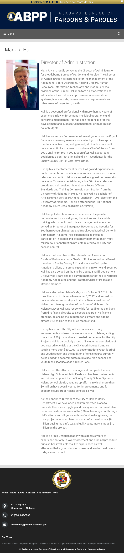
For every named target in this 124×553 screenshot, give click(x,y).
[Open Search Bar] (119, 34)
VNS (55, 492)
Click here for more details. (76, 2)
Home (5, 492)
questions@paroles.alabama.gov (29, 524)
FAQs (21, 492)
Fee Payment (44, 492)
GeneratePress (96, 549)
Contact (30, 492)
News (13, 492)
